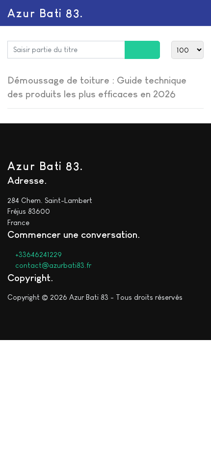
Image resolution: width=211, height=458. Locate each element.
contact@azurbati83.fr (52, 265)
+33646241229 (37, 254)
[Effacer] (151, 50)
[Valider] (134, 50)
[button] (198, 12)
